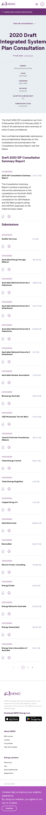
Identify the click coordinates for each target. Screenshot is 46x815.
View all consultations (23, 23)
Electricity (8, 763)
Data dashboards (11, 770)
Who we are (8, 736)
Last (32, 667)
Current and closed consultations (18, 12)
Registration (8, 773)
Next (27, 667)
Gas (5, 766)
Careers (7, 740)
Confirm (9, 808)
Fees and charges (10, 747)
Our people (8, 743)
